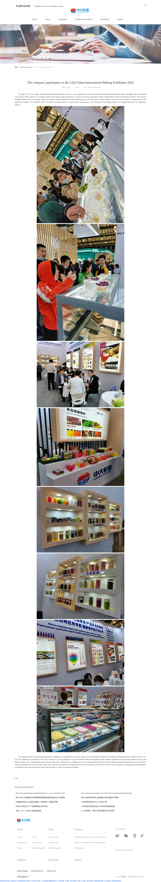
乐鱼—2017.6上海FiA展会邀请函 (28, 811)
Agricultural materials (100, 842)
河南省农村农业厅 (37, 871)
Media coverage (53, 842)
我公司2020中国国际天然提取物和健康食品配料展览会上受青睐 (40, 797)
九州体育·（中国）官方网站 (67, 881)
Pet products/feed (90, 842)
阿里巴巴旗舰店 (22, 871)
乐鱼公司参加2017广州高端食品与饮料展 (31, 806)
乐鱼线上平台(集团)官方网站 (20, 881)
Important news (53, 837)
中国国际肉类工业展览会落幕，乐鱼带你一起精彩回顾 (37, 802)
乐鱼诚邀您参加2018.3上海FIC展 (94, 802)
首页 (16, 67)
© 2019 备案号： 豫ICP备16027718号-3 (130, 877)
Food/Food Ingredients (79, 837)
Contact (77, 860)
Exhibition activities (26, 67)
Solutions (21, 860)
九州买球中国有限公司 (49, 881)
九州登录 (107, 881)
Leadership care (22, 842)
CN (145, 5)
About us (20, 837)
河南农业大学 (51, 871)
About (34, 19)
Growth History (37, 842)
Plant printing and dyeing (79, 848)
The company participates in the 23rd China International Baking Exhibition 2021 (108, 793)
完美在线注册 (4, 881)
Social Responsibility (39, 848)
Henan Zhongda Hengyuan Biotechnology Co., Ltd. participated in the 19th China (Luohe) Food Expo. (42, 793)
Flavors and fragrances (100, 837)
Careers (120, 19)
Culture (35, 837)
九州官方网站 (35, 881)
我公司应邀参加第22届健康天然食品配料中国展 (100, 797)
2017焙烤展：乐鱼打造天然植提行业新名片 (98, 811)
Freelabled (105, 19)
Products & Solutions (83, 19)
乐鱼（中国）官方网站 (85, 881)
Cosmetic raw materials (79, 842)
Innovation (62, 19)
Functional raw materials (90, 837)
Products (78, 829)
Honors (19, 848)
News (48, 19)
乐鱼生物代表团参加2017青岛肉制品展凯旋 (98, 806)
